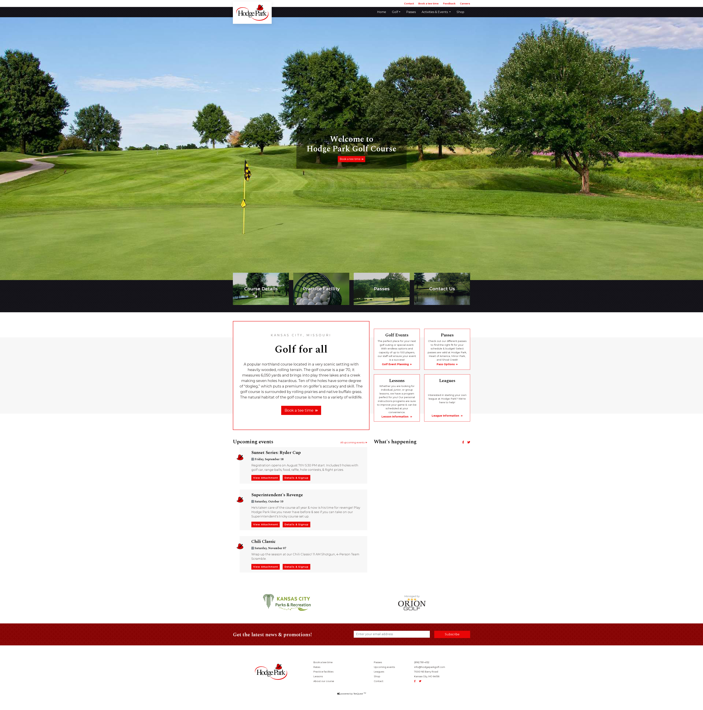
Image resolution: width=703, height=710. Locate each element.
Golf (395, 12)
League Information (446, 415)
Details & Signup (296, 477)
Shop (460, 12)
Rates (316, 667)
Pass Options (446, 364)
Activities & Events (435, 12)
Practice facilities (323, 671)
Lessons (318, 676)
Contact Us (442, 288)
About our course (323, 681)
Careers (465, 3)
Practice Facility (321, 288)
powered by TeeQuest (353, 693)
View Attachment (265, 477)
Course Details (261, 288)
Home (381, 12)
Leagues (379, 671)
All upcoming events (352, 442)
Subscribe (452, 634)
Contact (409, 3)
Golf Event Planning (395, 364)
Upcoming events (384, 667)
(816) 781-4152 (421, 662)
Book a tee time (428, 3)
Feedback (449, 3)
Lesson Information (395, 416)
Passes (411, 12)
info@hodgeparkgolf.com (429, 667)
